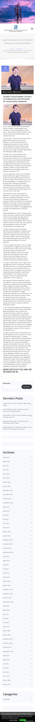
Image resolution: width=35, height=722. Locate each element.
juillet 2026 (6, 461)
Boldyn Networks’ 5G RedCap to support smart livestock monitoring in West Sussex (17, 428)
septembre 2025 (8, 503)
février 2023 (7, 631)
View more (21, 718)
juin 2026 (6, 465)
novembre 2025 (8, 494)
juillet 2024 (6, 560)
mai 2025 (6, 519)
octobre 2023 (7, 598)
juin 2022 (6, 664)
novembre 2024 (8, 544)
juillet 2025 (6, 511)
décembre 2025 (8, 490)
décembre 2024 (8, 540)
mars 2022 (6, 676)
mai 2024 (6, 569)
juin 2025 (6, 515)
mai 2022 (6, 668)
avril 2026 (6, 474)
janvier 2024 (7, 585)
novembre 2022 (8, 643)
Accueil (12, 49)
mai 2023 (6, 618)
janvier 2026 (7, 486)
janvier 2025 (7, 536)
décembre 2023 (8, 589)
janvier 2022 (7, 684)
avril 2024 (6, 573)
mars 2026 (6, 478)
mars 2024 (6, 577)
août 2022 (6, 655)
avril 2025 (6, 523)
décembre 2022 (8, 639)
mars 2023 (6, 626)
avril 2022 (6, 672)
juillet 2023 (6, 610)
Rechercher (6, 383)
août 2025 (6, 507)
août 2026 (6, 457)
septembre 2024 (8, 552)
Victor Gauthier (8, 92)
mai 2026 (6, 470)
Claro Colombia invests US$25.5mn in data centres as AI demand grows (15, 410)
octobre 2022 (7, 647)
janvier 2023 (7, 635)
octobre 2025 (7, 498)
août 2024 (6, 556)
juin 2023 (6, 614)
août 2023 (6, 606)
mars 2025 (6, 527)
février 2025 (7, 531)
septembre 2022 (8, 651)
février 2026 (7, 482)
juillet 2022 (6, 659)
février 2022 (7, 680)
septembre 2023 (8, 602)
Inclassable (19, 49)
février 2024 (7, 581)
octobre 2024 (7, 548)
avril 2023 (6, 622)
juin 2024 (6, 565)
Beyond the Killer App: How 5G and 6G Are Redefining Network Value (16, 422)
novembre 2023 (8, 593)
